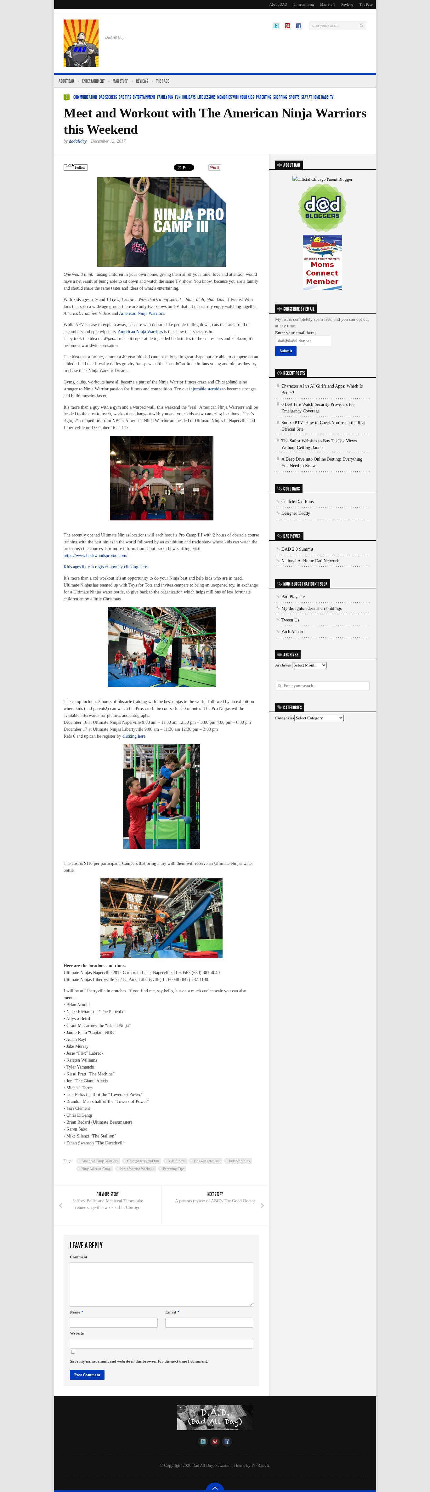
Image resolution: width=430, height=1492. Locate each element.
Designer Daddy (295, 513)
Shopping (280, 97)
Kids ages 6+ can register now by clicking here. (106, 566)
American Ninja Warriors (141, 313)
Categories (284, 718)
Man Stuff (327, 4)
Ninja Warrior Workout (137, 1169)
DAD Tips (125, 97)
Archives (283, 665)
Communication (85, 97)
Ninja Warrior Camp (96, 1169)
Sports (294, 97)
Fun (177, 97)
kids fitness (176, 1161)
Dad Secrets (108, 97)
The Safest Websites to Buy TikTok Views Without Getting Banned (319, 444)
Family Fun (165, 97)
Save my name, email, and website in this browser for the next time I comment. (139, 1361)
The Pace (366, 4)
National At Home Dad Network (310, 561)
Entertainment (303, 4)
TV (332, 97)
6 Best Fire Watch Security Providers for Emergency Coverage (317, 407)
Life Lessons (206, 97)
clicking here (133, 736)
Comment (78, 1257)
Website (77, 1333)
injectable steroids (205, 389)
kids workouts (239, 1161)
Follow (80, 167)
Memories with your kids (235, 97)
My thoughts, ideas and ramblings (311, 608)
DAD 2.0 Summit (297, 549)
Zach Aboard (292, 631)
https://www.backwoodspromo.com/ (95, 555)
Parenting (263, 97)
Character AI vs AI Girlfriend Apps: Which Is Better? (322, 389)
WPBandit (260, 1465)
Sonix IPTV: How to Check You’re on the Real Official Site (323, 426)
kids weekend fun (207, 1161)
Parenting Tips (173, 1169)
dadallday (78, 141)
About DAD (278, 4)
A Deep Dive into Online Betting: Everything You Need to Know (321, 462)
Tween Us (290, 620)
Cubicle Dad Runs (297, 501)
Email (172, 1312)
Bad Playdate (293, 596)
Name (76, 1312)
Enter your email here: (295, 332)
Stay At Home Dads (314, 97)
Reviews (347, 4)
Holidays (188, 97)
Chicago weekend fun (143, 1161)
